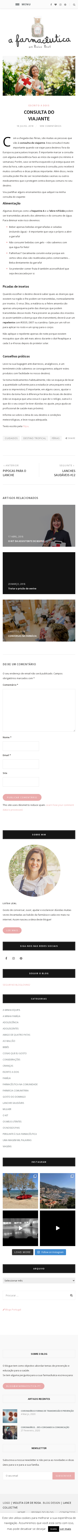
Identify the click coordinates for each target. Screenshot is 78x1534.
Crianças (8, 1065)
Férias (55, 438)
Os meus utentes (12, 1121)
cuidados (11, 438)
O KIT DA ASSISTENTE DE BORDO (26, 541)
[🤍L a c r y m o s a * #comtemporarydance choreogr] (57, 1228)
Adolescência (11, 1022)
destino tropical (34, 438)
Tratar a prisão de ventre (22, 588)
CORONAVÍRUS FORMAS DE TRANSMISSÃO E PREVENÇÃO (47, 1410)
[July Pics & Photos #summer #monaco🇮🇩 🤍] (57, 1191)
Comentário (10, 684)
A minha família (11, 1016)
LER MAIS (12, 930)
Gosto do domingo (14, 1096)
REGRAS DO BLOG (42, 1512)
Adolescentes (11, 1028)
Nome (7, 737)
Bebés (6, 1047)
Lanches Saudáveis (13, 1103)
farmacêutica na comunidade (20, 1084)
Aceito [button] (53, 1529)
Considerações (11, 1059)
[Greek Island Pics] (20, 1191)
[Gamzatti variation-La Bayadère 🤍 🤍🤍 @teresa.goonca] (20, 1228)
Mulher (7, 1109)
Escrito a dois (39, 105)
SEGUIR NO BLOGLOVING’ (16, 984)
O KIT (5, 1115)
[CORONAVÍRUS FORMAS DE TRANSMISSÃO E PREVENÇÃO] (10, 1422)
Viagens (7, 1146)
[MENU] (17, 4)
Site (5, 773)
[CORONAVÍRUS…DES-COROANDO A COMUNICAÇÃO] (10, 1438)
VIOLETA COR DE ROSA (27, 1502)
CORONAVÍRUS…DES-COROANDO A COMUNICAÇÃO (45, 1427)
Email (7, 755)
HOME (21, 1512)
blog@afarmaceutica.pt (23, 1386)
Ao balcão (9, 1041)
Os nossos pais (11, 1127)
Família (7, 1078)
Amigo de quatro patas (16, 1034)
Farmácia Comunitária (16, 1090)
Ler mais (65, 1529)
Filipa (25, 426)
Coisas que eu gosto (15, 1053)
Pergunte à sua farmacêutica (20, 1134)
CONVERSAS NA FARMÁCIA (22, 636)
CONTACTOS (67, 1512)
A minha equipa (11, 1010)
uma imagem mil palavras (17, 1140)
